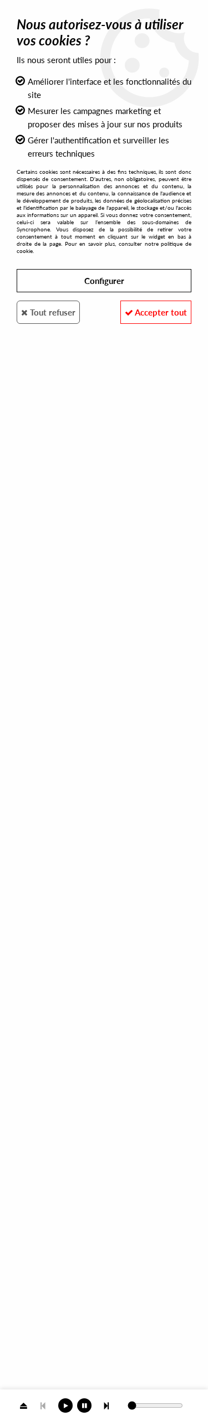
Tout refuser (51, 312)
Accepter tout (160, 312)
